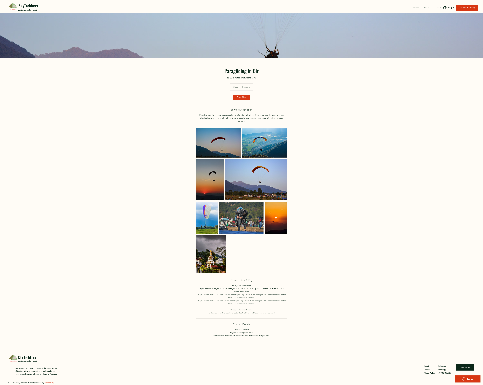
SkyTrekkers (28, 6)
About (426, 366)
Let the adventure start (27, 10)
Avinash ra (49, 383)
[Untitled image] (218, 143)
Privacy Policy (429, 373)
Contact (427, 369)
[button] (415, 8)
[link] (241, 97)
